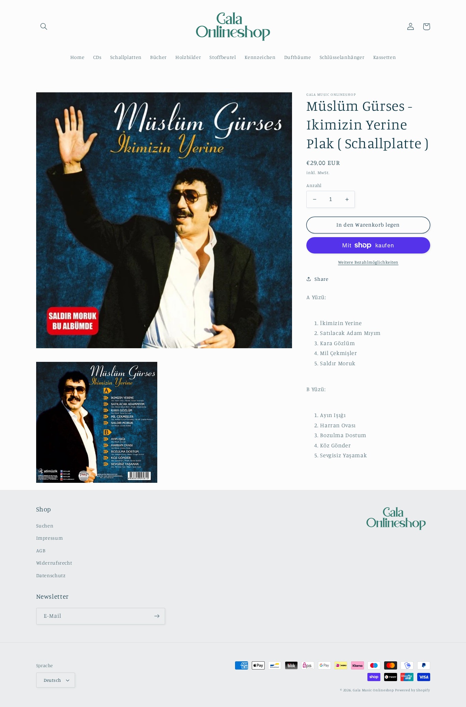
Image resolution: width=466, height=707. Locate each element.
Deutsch (52, 680)
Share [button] (321, 278)
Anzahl (314, 185)
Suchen (45, 525)
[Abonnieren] (156, 616)
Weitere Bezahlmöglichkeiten (368, 262)
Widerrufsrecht (54, 563)
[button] (44, 26)
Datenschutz (51, 575)
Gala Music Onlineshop (373, 690)
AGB (41, 550)
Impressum (49, 538)
